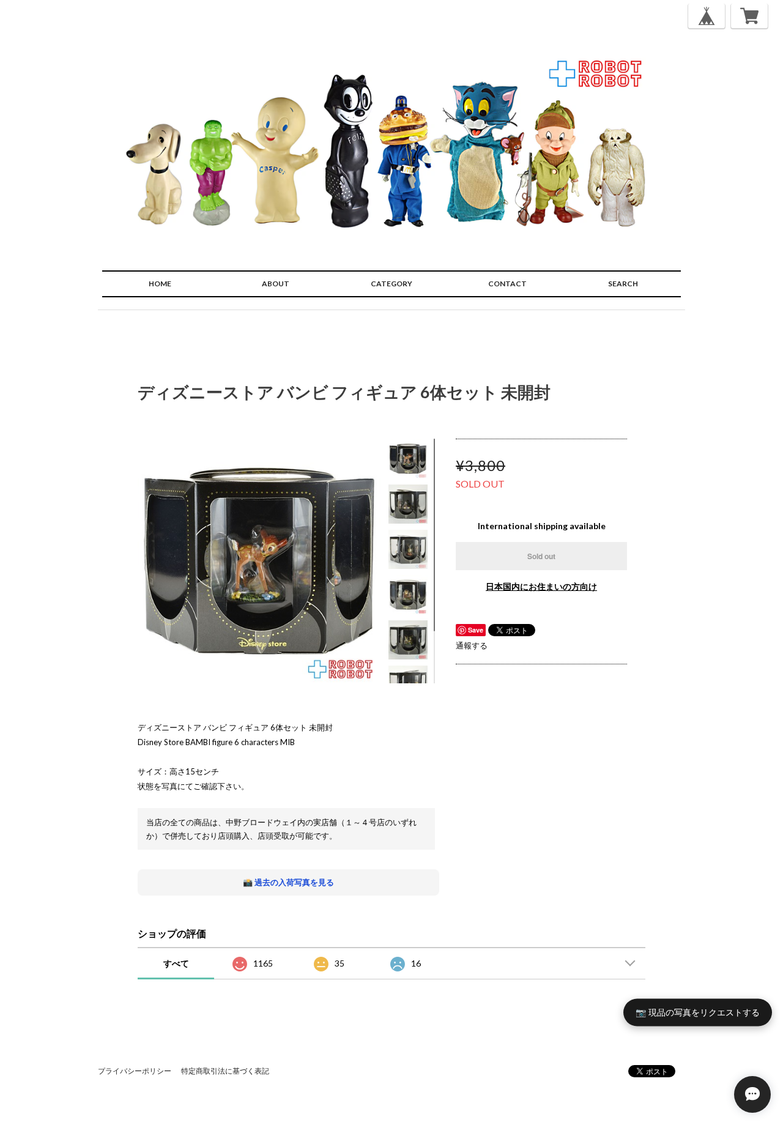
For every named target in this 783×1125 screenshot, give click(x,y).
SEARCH (623, 283)
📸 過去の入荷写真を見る (288, 882)
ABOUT (275, 283)
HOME (160, 283)
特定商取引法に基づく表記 (225, 1070)
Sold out (541, 556)
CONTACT (507, 283)
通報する (472, 645)
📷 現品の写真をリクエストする (698, 1012)
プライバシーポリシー (134, 1070)
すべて (176, 963)
